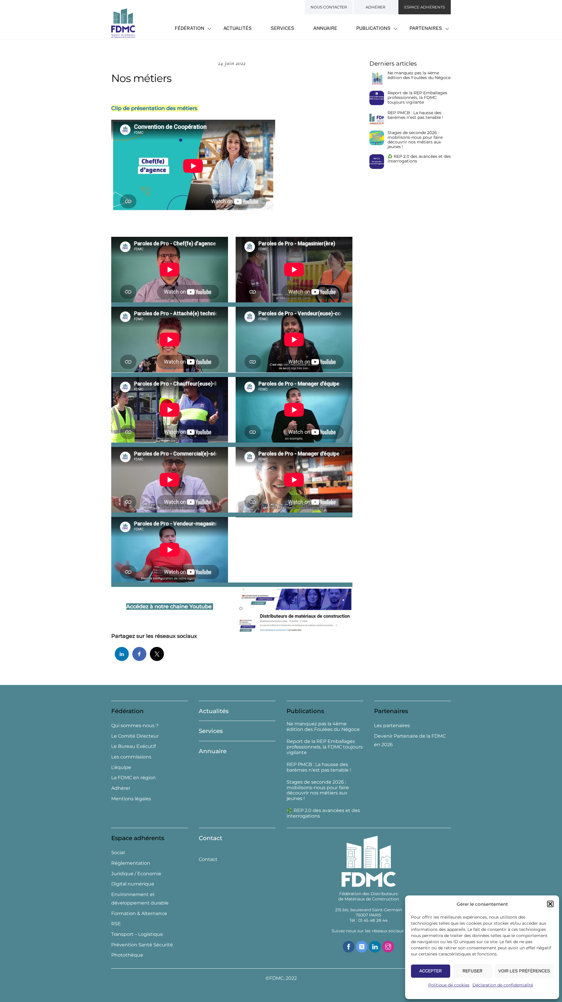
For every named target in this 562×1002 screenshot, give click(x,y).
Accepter (430, 970)
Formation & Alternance (139, 913)
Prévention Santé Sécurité (142, 945)
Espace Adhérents (424, 7)
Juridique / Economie (136, 873)
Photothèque (127, 955)
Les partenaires (392, 725)
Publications (373, 28)
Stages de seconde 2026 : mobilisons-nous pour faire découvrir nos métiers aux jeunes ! (415, 140)
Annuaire (325, 28)
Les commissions (131, 757)
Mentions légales (131, 798)
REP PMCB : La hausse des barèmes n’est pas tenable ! (415, 115)
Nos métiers (141, 78)
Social (118, 852)
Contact (210, 838)
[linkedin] (375, 946)
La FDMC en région (133, 777)
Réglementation (130, 863)
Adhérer (375, 7)
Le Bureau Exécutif (133, 746)
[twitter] (362, 946)
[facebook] (348, 946)
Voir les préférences (524, 970)
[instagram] (388, 946)
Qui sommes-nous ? (134, 725)
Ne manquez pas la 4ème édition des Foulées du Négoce (419, 75)
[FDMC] (123, 34)
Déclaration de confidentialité (502, 985)
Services (282, 28)
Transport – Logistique (137, 934)
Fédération (189, 28)
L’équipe (121, 767)
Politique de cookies (449, 985)
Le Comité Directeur (135, 736)
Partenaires (425, 28)
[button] (550, 904)
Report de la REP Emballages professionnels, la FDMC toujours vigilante (417, 98)
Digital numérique (132, 884)
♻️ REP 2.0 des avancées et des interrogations (419, 158)
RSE (116, 923)
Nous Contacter (329, 7)
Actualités (237, 28)
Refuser (472, 970)
